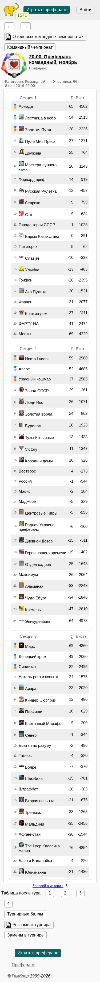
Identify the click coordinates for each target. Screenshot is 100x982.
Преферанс (23, 965)
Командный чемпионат (30, 47)
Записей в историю (48, 886)
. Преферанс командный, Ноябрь (53, 59)
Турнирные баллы (25, 914)
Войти (85, 9)
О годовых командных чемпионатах (48, 36)
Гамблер (20, 976)
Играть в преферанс (46, 9)
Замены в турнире (25, 935)
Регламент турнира (32, 924)
